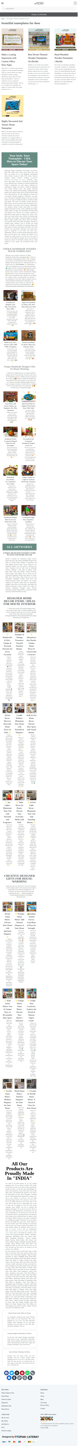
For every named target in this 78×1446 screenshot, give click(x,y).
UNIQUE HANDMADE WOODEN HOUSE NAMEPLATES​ (19, 250)
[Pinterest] (22, 1373)
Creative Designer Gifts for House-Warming (19, 878)
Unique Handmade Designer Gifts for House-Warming (19, 367)
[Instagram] (17, 1373)
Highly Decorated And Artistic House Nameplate (12, 124)
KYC (3, 1427)
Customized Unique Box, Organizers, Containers (28, 520)
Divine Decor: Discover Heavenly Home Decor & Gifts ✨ (7, 723)
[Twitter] (11, 1373)
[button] (75, 3)
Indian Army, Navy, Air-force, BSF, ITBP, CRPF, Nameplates (10, 345)
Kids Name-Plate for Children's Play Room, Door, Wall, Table (28, 406)
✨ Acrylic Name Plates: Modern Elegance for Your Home (7, 1099)
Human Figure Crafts (8, 1393)
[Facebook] (6, 1373)
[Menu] (4, 3)
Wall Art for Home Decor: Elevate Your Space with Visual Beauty (31, 723)
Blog (42, 1399)
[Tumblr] (14, 1377)
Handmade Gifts (6, 1406)
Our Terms (44, 1402)
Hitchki (8, 1196)
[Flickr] (9, 1377)
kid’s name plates (17, 1320)
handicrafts (24, 1198)
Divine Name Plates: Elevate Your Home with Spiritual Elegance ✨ (7, 925)
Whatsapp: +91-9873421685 (39, 14)
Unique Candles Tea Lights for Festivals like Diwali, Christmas (28, 479)
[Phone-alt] (32, 1373)
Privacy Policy (45, 1405)
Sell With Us (5, 1424)
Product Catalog (6, 1430)
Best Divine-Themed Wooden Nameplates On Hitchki (37, 58)
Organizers (5, 1402)
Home (3, 18)
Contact (43, 1408)
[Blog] (19, 1377)
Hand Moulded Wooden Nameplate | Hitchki (64, 58)
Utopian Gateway (17, 1229)
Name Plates (5, 1396)
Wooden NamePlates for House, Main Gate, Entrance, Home (28, 345)
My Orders (5, 1421)
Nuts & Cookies (6, 1399)
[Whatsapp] (27, 1373)
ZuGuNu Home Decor (15, 1231)
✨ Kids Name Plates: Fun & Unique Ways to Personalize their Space (7, 1009)
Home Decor (21, 1359)
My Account (5, 1417)
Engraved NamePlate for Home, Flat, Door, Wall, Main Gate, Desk (28, 305)
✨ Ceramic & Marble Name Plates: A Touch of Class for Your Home (31, 1099)
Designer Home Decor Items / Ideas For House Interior (20, 601)
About (42, 1396)
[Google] (24, 1377)
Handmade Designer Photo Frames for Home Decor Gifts (10, 520)
